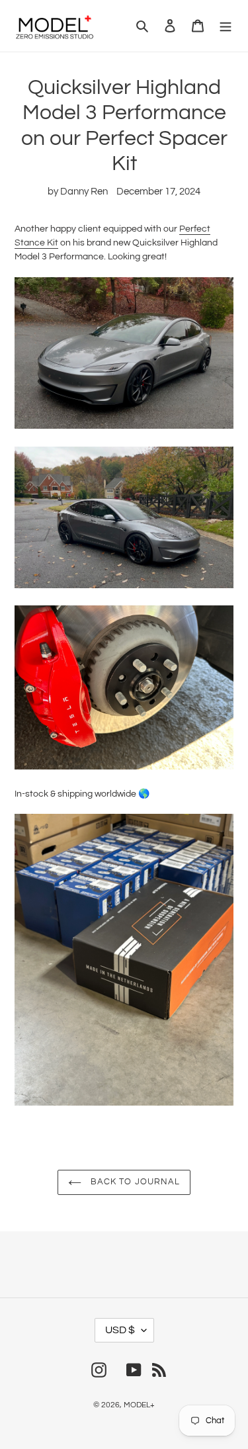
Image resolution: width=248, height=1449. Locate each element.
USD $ (120, 1330)
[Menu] (225, 26)
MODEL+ (139, 1405)
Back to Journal (134, 1181)
